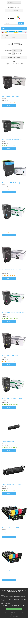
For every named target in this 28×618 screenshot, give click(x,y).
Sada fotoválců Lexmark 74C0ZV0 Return (12, 571)
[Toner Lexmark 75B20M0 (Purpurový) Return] (14, 297)
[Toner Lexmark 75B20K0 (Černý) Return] (14, 125)
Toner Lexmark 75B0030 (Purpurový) (11, 269)
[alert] (14, 603)
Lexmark (19, 35)
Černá (8, 65)
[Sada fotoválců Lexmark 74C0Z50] (14, 513)
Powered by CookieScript (14, 616)
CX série (4, 37)
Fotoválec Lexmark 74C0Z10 (9, 441)
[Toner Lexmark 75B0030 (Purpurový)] (14, 254)
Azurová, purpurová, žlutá (17, 63)
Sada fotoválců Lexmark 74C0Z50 (10, 528)
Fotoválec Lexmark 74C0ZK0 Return (11, 484)
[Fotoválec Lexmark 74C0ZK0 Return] (14, 470)
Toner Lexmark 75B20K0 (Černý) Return (12, 139)
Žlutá (20, 65)
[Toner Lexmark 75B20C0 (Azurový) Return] (14, 211)
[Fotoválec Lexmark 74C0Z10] (14, 427)
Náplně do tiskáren (11, 35)
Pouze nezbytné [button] (14, 612)
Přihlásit (17, 7)
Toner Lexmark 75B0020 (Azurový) (11, 183)
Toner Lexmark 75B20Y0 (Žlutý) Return (12, 398)
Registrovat (11, 7)
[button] (14, 614)
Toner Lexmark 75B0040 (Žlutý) (10, 355)
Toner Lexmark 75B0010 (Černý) (10, 96)
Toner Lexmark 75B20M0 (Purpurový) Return (13, 312)
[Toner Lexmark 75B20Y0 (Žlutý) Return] (14, 384)
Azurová (7, 63)
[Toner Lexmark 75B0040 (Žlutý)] (14, 340)
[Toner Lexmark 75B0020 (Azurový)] (14, 168)
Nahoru (4, 35)
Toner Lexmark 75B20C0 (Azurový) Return (13, 226)
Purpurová (14, 65)
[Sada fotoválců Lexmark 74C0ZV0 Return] (14, 556)
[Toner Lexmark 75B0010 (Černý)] (14, 82)
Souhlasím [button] (14, 609)
